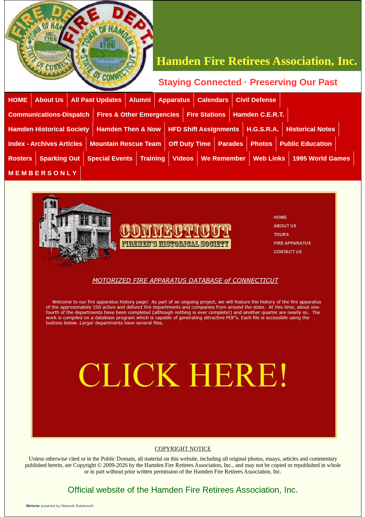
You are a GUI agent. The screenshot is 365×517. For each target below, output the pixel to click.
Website (33, 506)
